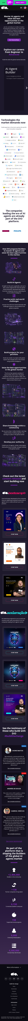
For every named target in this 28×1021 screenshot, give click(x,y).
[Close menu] (21, 7)
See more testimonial (14, 841)
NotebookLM (12, 171)
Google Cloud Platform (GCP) (15, 168)
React (15, 200)
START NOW (14, 534)
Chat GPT (22, 143)
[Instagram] (22, 978)
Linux (22, 190)
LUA (6, 193)
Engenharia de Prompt (12, 174)
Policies (14, 1010)
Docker (13, 162)
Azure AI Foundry (20, 156)
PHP (24, 193)
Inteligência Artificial (11, 140)
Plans (14, 986)
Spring (23, 181)
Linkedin (24, 746)
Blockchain (8, 152)
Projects (14, 991)
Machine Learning (15, 193)
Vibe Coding (19, 165)
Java (5, 184)
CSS (21, 149)
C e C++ (14, 143)
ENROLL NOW (20, 2)
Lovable (9, 159)
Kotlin (23, 137)
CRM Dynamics (10, 146)
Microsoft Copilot (19, 159)
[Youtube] (14, 978)
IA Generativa (23, 162)
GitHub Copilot (8, 156)
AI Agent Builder (11, 70)
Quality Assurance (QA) (19, 196)
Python (21, 140)
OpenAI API (7, 181)
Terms (14, 1007)
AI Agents (10, 178)
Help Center (14, 1005)
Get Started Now (14, 40)
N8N (11, 184)
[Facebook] (10, 978)
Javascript (7, 187)
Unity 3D (6, 162)
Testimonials (14, 998)
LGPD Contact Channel (14, 1012)
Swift (20, 171)
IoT (14, 187)
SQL (22, 174)
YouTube (24, 773)
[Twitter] (18, 978)
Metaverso (15, 137)
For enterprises (14, 996)
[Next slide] (26, 88)
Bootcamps (14, 989)
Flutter (21, 134)
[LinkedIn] (6, 978)
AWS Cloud (20, 146)
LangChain (10, 165)
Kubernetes (22, 187)
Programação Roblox (12, 190)
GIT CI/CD (19, 178)
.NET (7, 134)
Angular (14, 134)
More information (13, 967)
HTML (17, 184)
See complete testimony (14, 768)
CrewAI (16, 181)
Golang (6, 143)
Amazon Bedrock (19, 152)
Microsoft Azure (12, 149)
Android (7, 137)
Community (14, 993)
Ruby (24, 184)
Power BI (7, 196)
